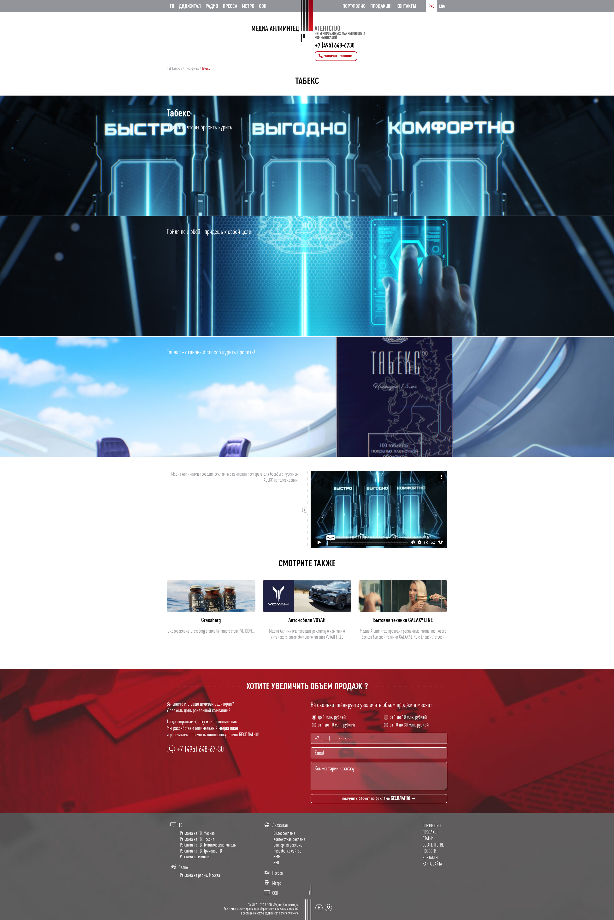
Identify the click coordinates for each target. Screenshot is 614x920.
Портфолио (354, 6)
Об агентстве (433, 844)
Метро (248, 6)
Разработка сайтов (287, 850)
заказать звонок (337, 55)
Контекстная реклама (289, 839)
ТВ (172, 6)
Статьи (428, 838)
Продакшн (381, 6)
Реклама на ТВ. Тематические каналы (208, 844)
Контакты (406, 6)
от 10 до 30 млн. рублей (409, 724)
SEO (276, 862)
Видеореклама (284, 833)
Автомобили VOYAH (307, 620)
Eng (442, 6)
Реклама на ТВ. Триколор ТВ (201, 850)
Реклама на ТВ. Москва (197, 833)
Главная (176, 68)
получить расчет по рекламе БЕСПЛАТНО (376, 798)
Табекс (206, 68)
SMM (277, 856)
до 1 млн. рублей (332, 717)
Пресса (230, 6)
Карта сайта (432, 863)
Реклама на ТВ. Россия (197, 839)
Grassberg (211, 620)
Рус (431, 6)
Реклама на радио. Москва (200, 875)
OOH (262, 6)
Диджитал (190, 6)
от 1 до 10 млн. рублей (336, 724)
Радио (212, 6)
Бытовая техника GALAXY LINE (403, 620)
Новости (429, 851)
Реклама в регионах (195, 856)
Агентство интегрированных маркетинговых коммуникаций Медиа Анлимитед (307, 21)
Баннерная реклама (287, 844)
